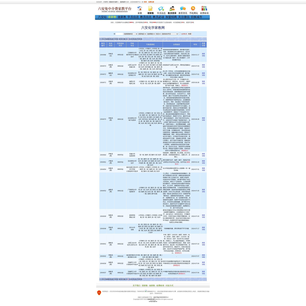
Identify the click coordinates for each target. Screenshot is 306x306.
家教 (140, 13)
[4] (131, 39)
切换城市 (196, 17)
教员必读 (158, 17)
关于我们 (136, 286)
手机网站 (193, 13)
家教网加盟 (151, 299)
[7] (137, 39)
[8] (139, 39)
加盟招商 (171, 17)
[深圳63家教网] (114, 12)
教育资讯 (183, 13)
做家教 (122, 17)
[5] (133, 39)
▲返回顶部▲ (153, 301)
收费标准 (204, 13)
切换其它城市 (113, 2)
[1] (126, 39)
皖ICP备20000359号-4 (161, 297)
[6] (135, 39)
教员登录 (172, 13)
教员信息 (146, 17)
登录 (145, 2)
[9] (141, 39)
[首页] (139, 7)
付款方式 (169, 286)
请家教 (145, 286)
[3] (130, 39)
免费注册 (151, 2)
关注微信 (184, 17)
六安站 (102, 17)
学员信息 (161, 13)
